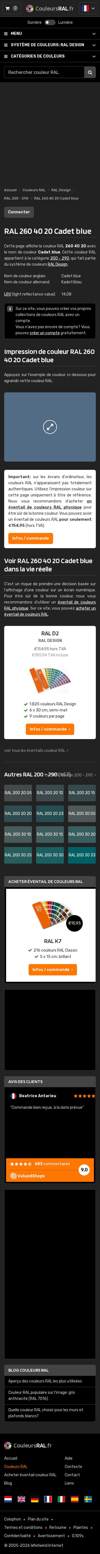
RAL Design (47, 45)
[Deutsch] (35, 1499)
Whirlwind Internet (47, 1545)
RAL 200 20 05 (18, 793)
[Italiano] (61, 1499)
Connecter (19, 212)
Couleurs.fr (33, 1445)
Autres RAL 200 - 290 (37, 774)
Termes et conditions (23, 1527)
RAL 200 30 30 (50, 855)
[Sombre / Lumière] (50, 22)
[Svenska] (88, 1499)
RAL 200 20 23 (50, 813)
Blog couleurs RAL (28, 1370)
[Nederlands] (8, 1499)
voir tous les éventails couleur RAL (34, 750)
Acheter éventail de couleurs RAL (45, 881)
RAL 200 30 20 (82, 834)
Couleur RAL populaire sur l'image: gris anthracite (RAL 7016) (41, 1395)
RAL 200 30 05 (82, 813)
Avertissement (51, 1536)
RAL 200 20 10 (50, 793)
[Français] (88, 8)
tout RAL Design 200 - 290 (68, 775)
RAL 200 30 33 (82, 855)
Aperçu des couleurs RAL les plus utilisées (45, 1381)
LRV (7, 294)
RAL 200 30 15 (50, 834)
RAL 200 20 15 (82, 793)
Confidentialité (17, 1536)
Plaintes (80, 1527)
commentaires (52, 1164)
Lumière (65, 22)
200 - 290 (59, 258)
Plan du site (38, 1519)
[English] (21, 1499)
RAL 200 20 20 (18, 813)
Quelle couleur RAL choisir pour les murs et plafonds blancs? (45, 1413)
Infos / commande (30, 538)
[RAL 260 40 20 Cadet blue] (50, 427)
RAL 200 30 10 (18, 834)
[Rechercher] (90, 72)
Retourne (57, 1527)
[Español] (75, 1499)
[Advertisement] (50, 132)
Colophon (12, 1519)
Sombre (35, 22)
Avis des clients (25, 1081)
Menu (16, 33)
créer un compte (45, 333)
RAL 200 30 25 (18, 855)
